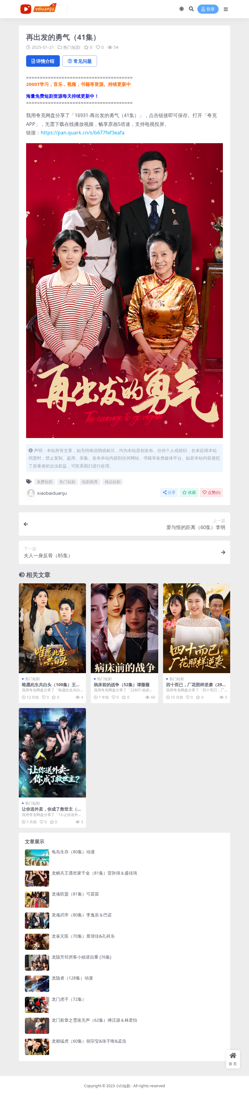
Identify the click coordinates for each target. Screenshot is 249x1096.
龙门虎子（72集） (69, 999)
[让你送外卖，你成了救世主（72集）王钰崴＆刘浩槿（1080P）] (52, 753)
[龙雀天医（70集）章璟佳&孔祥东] (37, 942)
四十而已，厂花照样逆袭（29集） (194, 687)
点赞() (214, 492)
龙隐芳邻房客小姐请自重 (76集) (81, 957)
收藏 (192, 492)
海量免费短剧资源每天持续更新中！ (62, 96)
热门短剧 (71, 47)
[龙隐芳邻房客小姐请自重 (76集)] (37, 963)
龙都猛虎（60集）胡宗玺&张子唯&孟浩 (89, 1041)
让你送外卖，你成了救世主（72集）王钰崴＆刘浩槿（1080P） (52, 811)
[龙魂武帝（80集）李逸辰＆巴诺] (37, 920)
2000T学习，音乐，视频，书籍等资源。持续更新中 (78, 84)
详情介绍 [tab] (45, 61)
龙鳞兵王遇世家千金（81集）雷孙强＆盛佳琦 (94, 873)
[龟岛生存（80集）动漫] (37, 857)
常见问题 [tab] (82, 61)
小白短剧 (123, 1085)
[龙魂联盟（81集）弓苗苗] (37, 900)
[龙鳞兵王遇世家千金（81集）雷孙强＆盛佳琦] (37, 879)
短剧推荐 (90, 481)
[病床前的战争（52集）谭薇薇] (124, 628)
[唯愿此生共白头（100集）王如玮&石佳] (52, 628)
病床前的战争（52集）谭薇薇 (122, 684)
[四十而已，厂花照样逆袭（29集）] (196, 628)
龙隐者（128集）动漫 (72, 978)
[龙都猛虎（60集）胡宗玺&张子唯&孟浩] (37, 1047)
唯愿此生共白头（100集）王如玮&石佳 (51, 687)
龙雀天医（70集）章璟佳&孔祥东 (83, 936)
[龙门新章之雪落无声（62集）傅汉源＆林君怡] (37, 1026)
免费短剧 (45, 481)
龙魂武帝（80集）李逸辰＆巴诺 (82, 915)
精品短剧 (113, 481)
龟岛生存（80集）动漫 (73, 852)
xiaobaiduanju (52, 493)
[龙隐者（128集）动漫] (37, 984)
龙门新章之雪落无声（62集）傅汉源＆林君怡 (94, 1020)
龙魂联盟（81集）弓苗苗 (75, 894)
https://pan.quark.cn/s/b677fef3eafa (82, 132)
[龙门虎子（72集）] (37, 1005)
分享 (172, 492)
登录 (210, 9)
